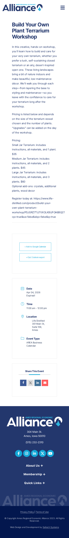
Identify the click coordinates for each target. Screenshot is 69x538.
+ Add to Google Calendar (35, 246)
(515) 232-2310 (34, 442)
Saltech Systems (51, 527)
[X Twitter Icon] (42, 453)
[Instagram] (26, 453)
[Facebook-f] (18, 453)
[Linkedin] (37, 383)
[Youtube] (50, 453)
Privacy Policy (27, 512)
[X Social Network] (30, 383)
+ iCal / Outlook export (35, 257)
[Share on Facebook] (23, 383)
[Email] (45, 383)
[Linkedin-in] (34, 453)
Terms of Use (42, 512)
